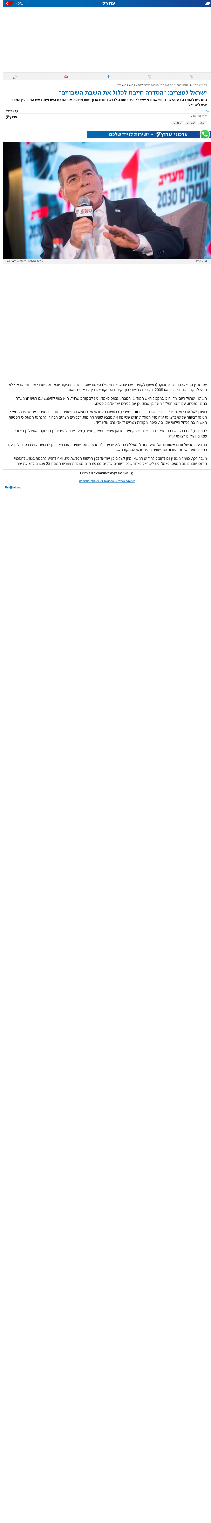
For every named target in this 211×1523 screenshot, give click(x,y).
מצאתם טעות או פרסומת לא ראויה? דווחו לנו (104, 481)
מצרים (174, 122)
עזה (199, 122)
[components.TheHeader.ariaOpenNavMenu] (178, 4)
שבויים (188, 122)
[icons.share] (6, 3)
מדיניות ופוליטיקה (185, 85)
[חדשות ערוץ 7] (105, 4)
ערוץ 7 (200, 85)
